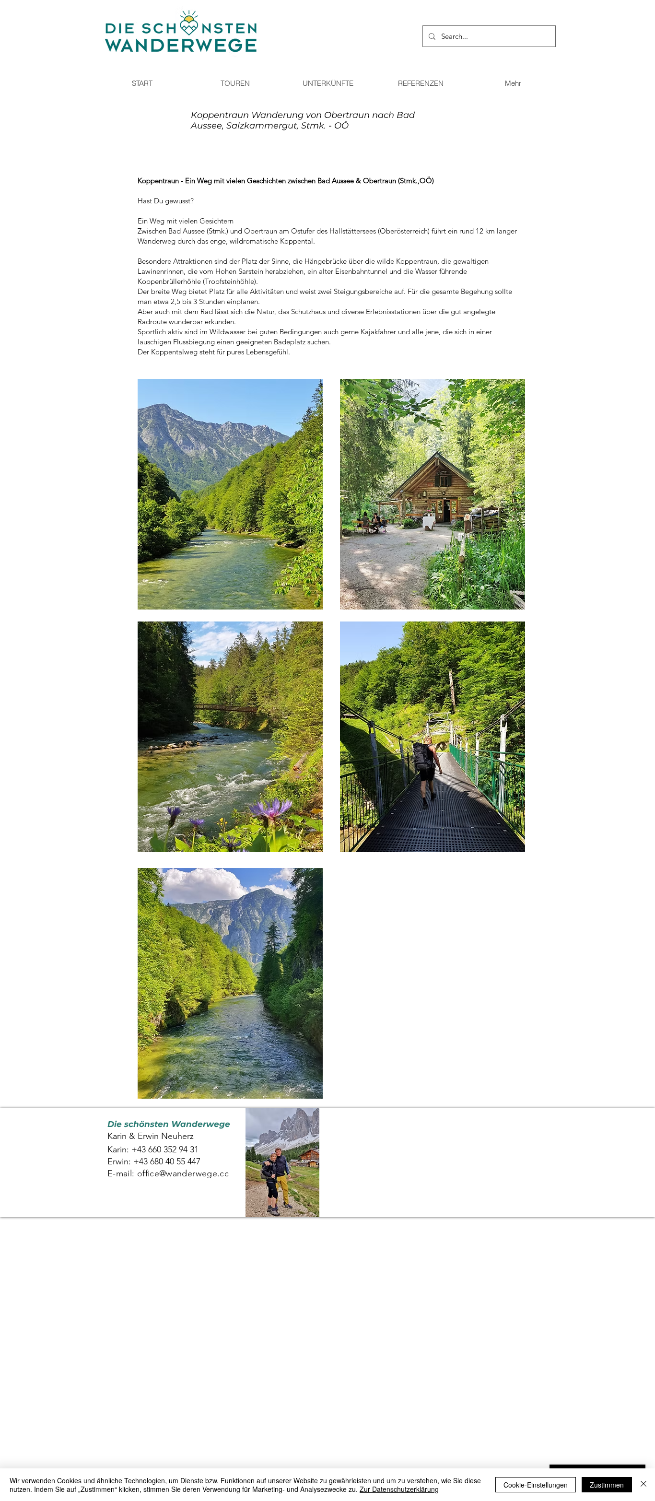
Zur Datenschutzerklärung (399, 1489)
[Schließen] (643, 1484)
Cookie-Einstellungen (535, 1484)
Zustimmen (607, 1484)
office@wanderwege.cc (183, 1173)
